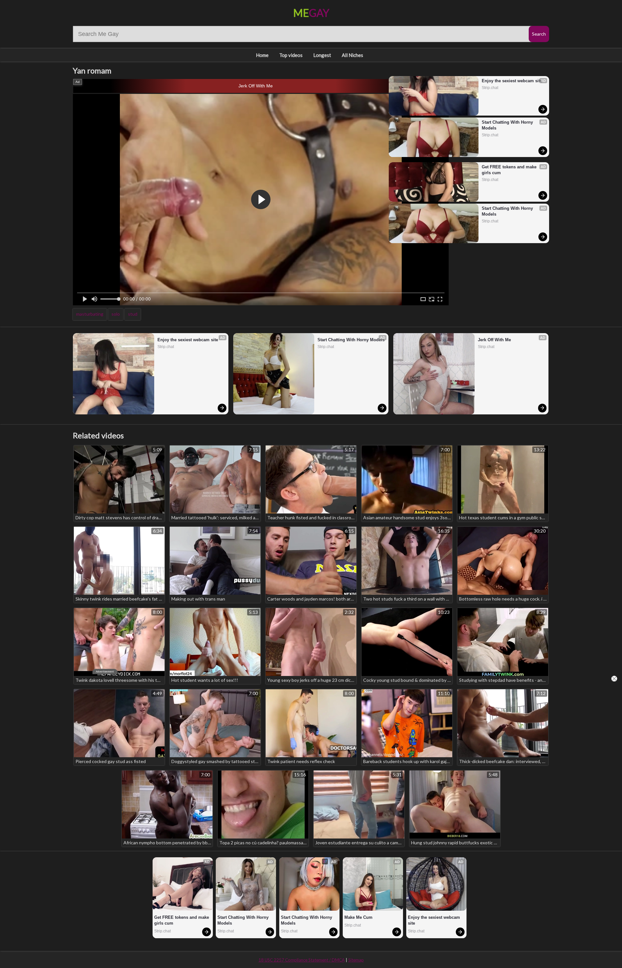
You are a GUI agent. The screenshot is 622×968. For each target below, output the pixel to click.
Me (311, 12)
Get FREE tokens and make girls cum (510, 169)
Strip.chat (490, 87)
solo (115, 314)
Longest (322, 55)
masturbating (89, 314)
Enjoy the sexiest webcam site (512, 80)
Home (262, 55)
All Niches (352, 55)
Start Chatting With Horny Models (508, 125)
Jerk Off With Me (255, 85)
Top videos (291, 55)
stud (132, 314)
